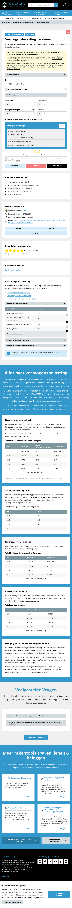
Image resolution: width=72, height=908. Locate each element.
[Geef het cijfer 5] (35, 151)
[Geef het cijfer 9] (42, 151)
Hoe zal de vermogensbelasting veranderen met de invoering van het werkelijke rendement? (34, 723)
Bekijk (27, 797)
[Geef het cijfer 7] (38, 151)
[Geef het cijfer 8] (40, 151)
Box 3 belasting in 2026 (13, 270)
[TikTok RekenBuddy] (60, 861)
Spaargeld (9, 100)
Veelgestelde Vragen (42, 22)
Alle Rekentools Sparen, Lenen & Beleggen (20, 840)
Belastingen (30, 34)
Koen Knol (23, 211)
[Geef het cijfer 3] (31, 151)
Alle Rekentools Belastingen (54, 840)
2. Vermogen (11, 95)
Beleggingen (42, 100)
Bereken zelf (6, 22)
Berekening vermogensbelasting (18, 293)
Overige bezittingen (12, 110)
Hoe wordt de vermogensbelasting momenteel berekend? (27, 716)
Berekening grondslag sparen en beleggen (22, 299)
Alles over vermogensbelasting (23, 22)
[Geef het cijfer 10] (44, 151)
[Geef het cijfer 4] (32, 151)
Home (4, 880)
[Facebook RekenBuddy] (45, 861)
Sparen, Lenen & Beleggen (14, 34)
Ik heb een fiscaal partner (17, 89)
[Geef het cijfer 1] (27, 151)
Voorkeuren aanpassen (11, 902)
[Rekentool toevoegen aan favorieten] (68, 32)
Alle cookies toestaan (58, 894)
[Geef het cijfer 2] (29, 151)
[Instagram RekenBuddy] (40, 861)
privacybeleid (39, 895)
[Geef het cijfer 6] (36, 151)
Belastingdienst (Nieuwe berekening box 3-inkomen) (33, 221)
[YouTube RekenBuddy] (55, 861)
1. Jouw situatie (13, 75)
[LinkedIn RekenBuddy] (66, 861)
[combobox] (41, 5)
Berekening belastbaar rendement (19, 296)
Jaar (6, 80)
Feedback (55, 166)
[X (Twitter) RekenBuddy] (50, 861)
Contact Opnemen (35, 738)
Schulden (41, 110)
